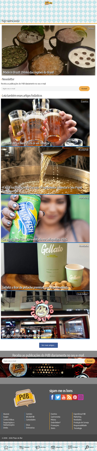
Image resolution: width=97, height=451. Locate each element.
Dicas (28, 425)
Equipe (5, 417)
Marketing (83, 197)
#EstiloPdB (83, 149)
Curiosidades (31, 419)
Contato (29, 414)
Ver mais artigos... (48, 345)
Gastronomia (55, 417)
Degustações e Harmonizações (9, 423)
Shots (53, 428)
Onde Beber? (82, 293)
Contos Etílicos (8, 419)
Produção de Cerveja (81, 422)
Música (53, 419)
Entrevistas (30, 428)
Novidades (83, 245)
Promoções (55, 425)
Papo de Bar (48, 3)
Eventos (84, 101)
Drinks (91, 28)
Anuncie (6, 414)
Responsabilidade (80, 425)
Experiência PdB (80, 414)
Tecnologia (78, 428)
